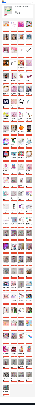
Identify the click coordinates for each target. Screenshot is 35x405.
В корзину (6, 83)
